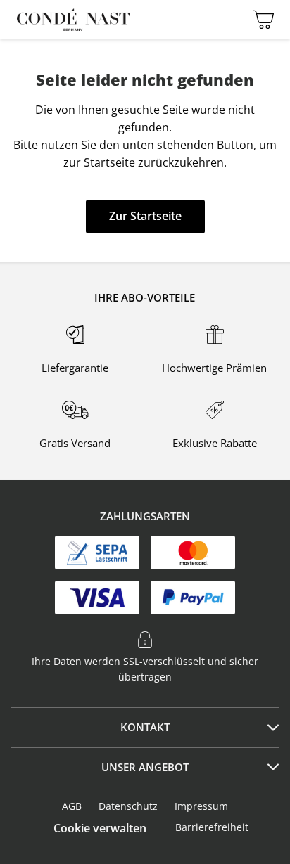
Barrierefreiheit (211, 827)
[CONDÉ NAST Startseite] (73, 19)
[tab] (145, 727)
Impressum (201, 806)
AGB (72, 806)
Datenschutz (128, 806)
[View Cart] (259, 19)
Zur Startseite (145, 216)
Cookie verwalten (99, 828)
